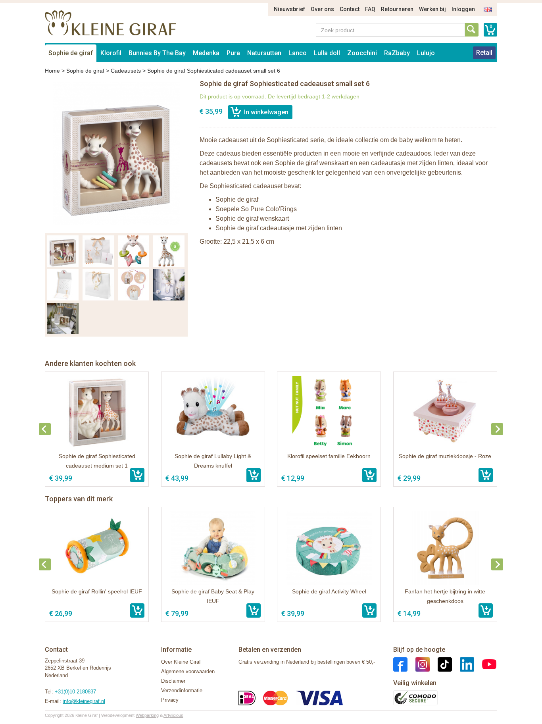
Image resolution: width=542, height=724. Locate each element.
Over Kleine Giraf (181, 662)
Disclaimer (173, 681)
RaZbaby (397, 53)
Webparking (147, 715)
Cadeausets (126, 70)
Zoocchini (362, 53)
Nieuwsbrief (289, 9)
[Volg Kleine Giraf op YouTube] (485, 664)
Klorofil (110, 53)
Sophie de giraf (70, 53)
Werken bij (432, 9)
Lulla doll (327, 53)
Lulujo (426, 53)
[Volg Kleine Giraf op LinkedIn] (463, 664)
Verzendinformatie (181, 690)
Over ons (322, 9)
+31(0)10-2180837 (75, 692)
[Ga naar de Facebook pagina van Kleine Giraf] (400, 664)
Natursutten (264, 53)
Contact (349, 9)
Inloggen (463, 9)
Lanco (297, 53)
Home (52, 70)
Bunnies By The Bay (157, 53)
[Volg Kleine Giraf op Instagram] (418, 664)
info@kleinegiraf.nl (84, 701)
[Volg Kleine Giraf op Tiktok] (441, 664)
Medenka (206, 53)
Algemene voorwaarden (188, 671)
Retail (484, 52)
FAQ (370, 9)
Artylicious (173, 715)
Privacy (170, 700)
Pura (233, 53)
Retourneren (397, 9)
